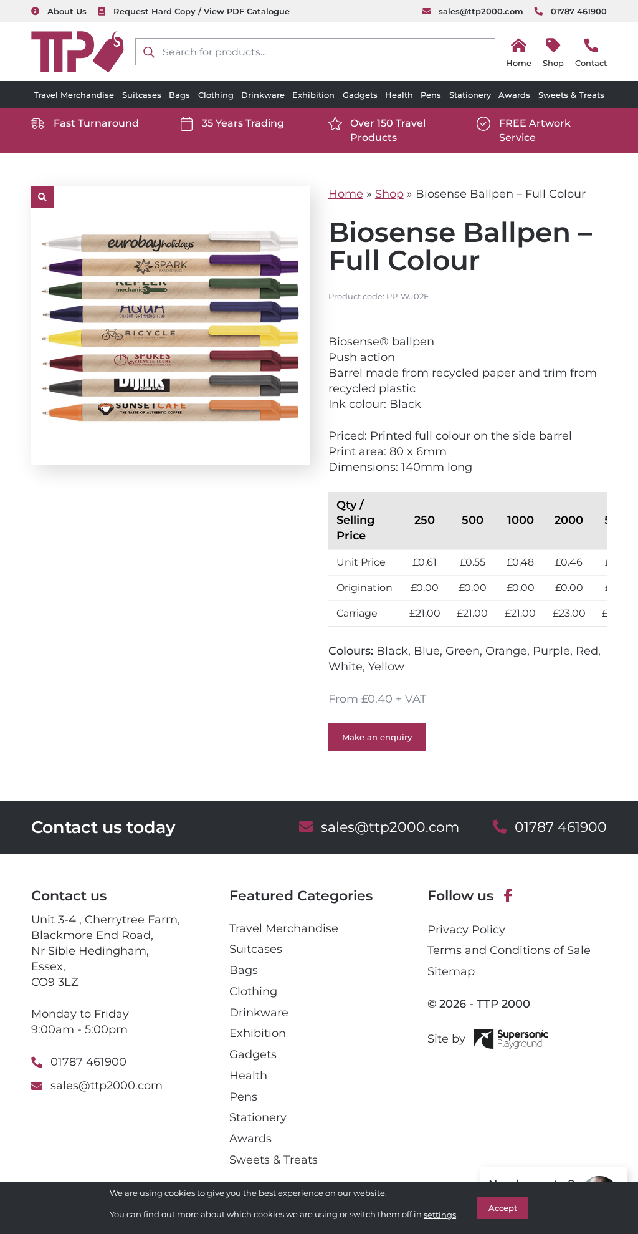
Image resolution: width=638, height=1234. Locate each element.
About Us (67, 11)
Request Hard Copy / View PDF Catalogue (201, 11)
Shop (553, 63)
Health (399, 95)
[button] (42, 197)
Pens (431, 95)
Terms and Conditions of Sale (509, 950)
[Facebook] (508, 896)
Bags (179, 95)
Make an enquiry (377, 737)
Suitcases (141, 95)
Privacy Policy (466, 929)
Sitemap (451, 971)
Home (345, 193)
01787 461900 (579, 11)
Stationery (470, 95)
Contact (591, 63)
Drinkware (263, 95)
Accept (502, 1208)
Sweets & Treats (571, 95)
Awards (514, 95)
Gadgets (360, 95)
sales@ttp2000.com (481, 11)
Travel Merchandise (74, 95)
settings (440, 1215)
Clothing (216, 95)
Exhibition (313, 95)
